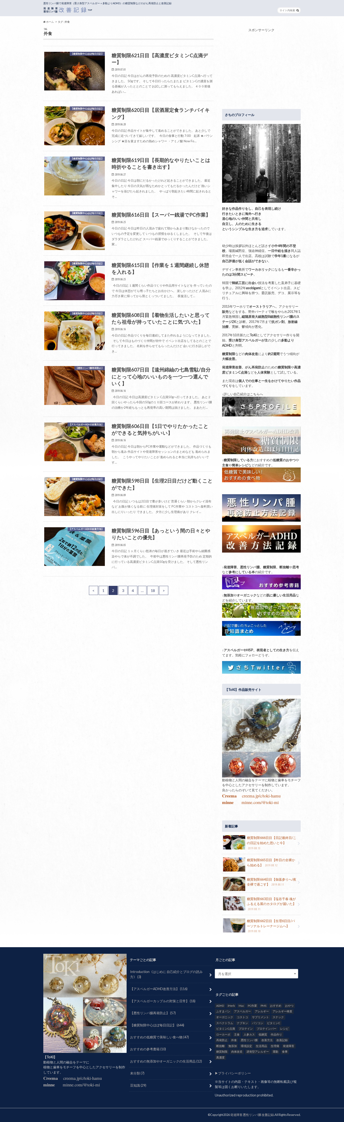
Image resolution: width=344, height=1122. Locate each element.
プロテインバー (266, 1028)
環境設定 (246, 1046)
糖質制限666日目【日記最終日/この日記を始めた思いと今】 (271, 842)
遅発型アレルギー (257, 1051)
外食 (234, 1040)
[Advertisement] (261, 65)
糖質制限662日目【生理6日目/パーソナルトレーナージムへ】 (271, 926)
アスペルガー (242, 1011)
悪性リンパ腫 (249, 1040)
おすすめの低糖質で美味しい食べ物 (159, 1037)
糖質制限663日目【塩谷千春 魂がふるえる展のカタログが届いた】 (271, 904)
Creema (229, 796)
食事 (285, 1051)
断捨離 (220, 1046)
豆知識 (138, 1085)
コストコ (242, 1017)
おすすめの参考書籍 (148, 1049)
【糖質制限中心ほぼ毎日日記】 (157, 1025)
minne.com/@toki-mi (260, 802)
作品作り (276, 1034)
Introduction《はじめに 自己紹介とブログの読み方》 (166, 974)
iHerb (231, 1005)
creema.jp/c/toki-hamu (261, 796)
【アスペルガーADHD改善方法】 (158, 989)
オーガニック (224, 1017)
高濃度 (220, 1057)
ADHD (220, 1005)
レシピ (284, 1028)
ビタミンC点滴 (225, 1028)
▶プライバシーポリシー (233, 1073)
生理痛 (275, 1046)
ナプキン (242, 1023)
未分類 (137, 1073)
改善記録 (282, 1040)
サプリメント (260, 1017)
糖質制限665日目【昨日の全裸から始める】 (271, 862)
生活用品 (261, 1046)
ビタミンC (273, 1023)
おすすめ (275, 1005)
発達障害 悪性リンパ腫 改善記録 (252, 1115)
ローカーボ (223, 1034)
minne (228, 802)
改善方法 (267, 1040)
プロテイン (246, 1028)
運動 (275, 1051)
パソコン (257, 1023)
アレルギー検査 (282, 1011)
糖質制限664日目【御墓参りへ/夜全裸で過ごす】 (271, 881)
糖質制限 (221, 1051)
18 (153, 590)
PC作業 (252, 1005)
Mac (241, 1005)
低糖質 (263, 1034)
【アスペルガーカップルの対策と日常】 (162, 1001)
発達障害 (288, 1046)
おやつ (289, 1005)
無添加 (232, 1046)
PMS (263, 1005)
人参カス (249, 1034)
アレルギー (262, 1011)
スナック (278, 1017)
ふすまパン (223, 1011)
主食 (237, 1034)
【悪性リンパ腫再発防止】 (153, 1013)
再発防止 (221, 1040)
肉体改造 (236, 1051)
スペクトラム (224, 1023)
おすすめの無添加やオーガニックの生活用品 (166, 1061)
